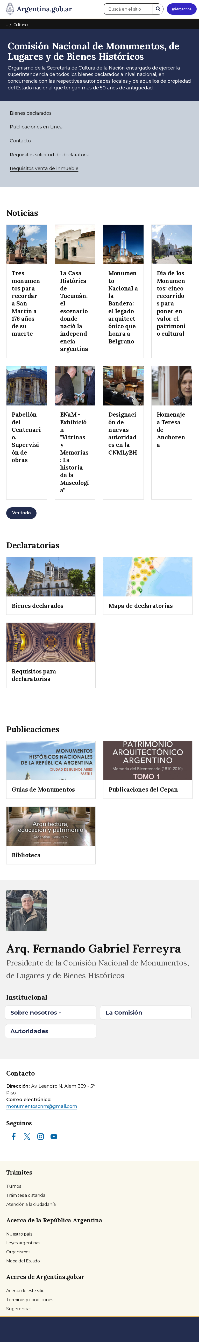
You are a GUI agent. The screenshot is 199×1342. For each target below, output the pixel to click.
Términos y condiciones (29, 1299)
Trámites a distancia (25, 1195)
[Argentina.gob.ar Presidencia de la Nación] (37, 9)
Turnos (13, 1186)
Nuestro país (19, 1234)
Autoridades (29, 1031)
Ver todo (21, 512)
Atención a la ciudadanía (31, 1204)
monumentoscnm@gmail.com (41, 1106)
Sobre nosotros (34, 1012)
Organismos (18, 1251)
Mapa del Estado (23, 1261)
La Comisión (123, 1012)
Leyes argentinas (23, 1242)
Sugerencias (18, 1308)
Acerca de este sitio (25, 1290)
